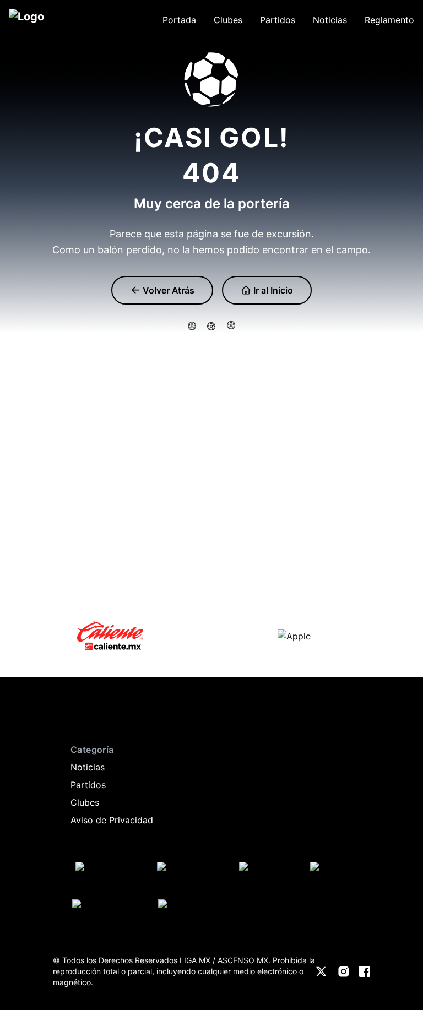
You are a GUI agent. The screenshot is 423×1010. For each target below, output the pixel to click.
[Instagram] (343, 971)
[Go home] (64, 716)
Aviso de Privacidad (111, 820)
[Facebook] (364, 971)
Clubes (84, 802)
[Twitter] (321, 971)
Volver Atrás (167, 290)
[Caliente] (110, 635)
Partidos (88, 784)
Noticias (87, 767)
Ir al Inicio (272, 290)
